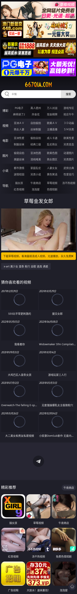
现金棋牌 (52, 114)
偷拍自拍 (35, 138)
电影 (5, 141)
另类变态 (69, 144)
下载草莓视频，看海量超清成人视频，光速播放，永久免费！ (38, 256)
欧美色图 (52, 153)
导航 (5, 186)
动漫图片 (69, 153)
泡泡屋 (36, 189)
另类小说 (35, 174)
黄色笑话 (52, 174)
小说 (5, 171)
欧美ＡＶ (52, 123)
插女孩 (19, 183)
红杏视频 (19, 189)
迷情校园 (19, 174)
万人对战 (52, 108)
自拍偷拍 (35, 123)
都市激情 (19, 168)
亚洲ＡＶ (19, 123)
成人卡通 (52, 138)
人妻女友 (52, 168)
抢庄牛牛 (69, 114)
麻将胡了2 (19, 114)
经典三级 (35, 144)
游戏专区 (69, 108)
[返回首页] (72, 586)
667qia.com (38, 84)
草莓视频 (52, 183)
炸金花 (36, 114)
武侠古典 (69, 168)
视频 (5, 126)
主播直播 (52, 129)
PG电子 (19, 108)
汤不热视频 (68, 183)
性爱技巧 (69, 174)
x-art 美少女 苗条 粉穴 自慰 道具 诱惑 (26, 266)
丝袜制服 (35, 129)
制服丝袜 (19, 144)
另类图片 (69, 159)
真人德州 (35, 108)
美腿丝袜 (19, 159)
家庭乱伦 (35, 168)
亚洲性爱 (19, 138)
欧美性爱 (69, 138)
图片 (5, 156)
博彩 (5, 111)
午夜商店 (35, 183)
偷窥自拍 (19, 153)
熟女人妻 (19, 129)
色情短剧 (52, 189)
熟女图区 (52, 159)
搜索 (68, 94)
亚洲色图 (35, 153)
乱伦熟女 (52, 144)
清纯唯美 (35, 159)
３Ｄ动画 (69, 123)
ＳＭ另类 (69, 129)
